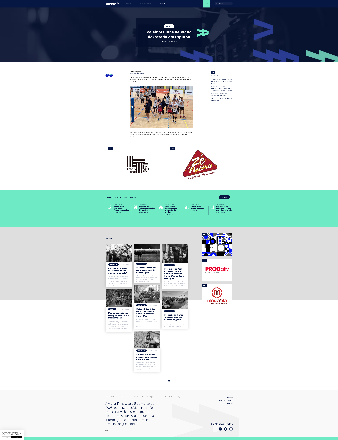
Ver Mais (224, 197)
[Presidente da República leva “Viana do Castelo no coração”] (119, 262)
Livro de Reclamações (157, 397)
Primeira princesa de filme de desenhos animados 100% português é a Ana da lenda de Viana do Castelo (221, 88)
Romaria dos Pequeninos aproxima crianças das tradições (146, 357)
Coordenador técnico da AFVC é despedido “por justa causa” (220, 94)
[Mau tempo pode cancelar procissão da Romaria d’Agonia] (119, 306)
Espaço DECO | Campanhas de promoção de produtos (171, 209)
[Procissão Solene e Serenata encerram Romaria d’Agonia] (147, 261)
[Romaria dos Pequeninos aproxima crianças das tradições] (147, 348)
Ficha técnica (137, 397)
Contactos (163, 4)
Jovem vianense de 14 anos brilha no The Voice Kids (221, 99)
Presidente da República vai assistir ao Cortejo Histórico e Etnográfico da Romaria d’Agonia (174, 274)
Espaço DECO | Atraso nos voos (197, 207)
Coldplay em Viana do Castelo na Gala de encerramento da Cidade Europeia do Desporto (221, 81)
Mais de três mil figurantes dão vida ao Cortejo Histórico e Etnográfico (146, 312)
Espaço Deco (118, 212)
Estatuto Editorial (146, 397)
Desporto (169, 26)
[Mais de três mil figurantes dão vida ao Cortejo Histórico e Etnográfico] (147, 302)
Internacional (113, 264)
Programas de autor (145, 4)
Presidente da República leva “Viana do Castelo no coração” (117, 270)
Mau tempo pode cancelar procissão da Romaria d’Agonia (118, 315)
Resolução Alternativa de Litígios (173, 397)
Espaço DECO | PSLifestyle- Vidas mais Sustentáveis (224, 208)
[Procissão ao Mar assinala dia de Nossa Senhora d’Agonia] (175, 308)
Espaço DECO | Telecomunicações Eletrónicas (147, 208)
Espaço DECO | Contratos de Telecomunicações (121, 208)
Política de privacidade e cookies (124, 397)
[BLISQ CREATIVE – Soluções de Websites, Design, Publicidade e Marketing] (106, 430)
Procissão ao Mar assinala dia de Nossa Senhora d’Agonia (174, 317)
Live (206, 4)
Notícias (128, 4)
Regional (112, 309)
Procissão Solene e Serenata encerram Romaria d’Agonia (146, 270)
